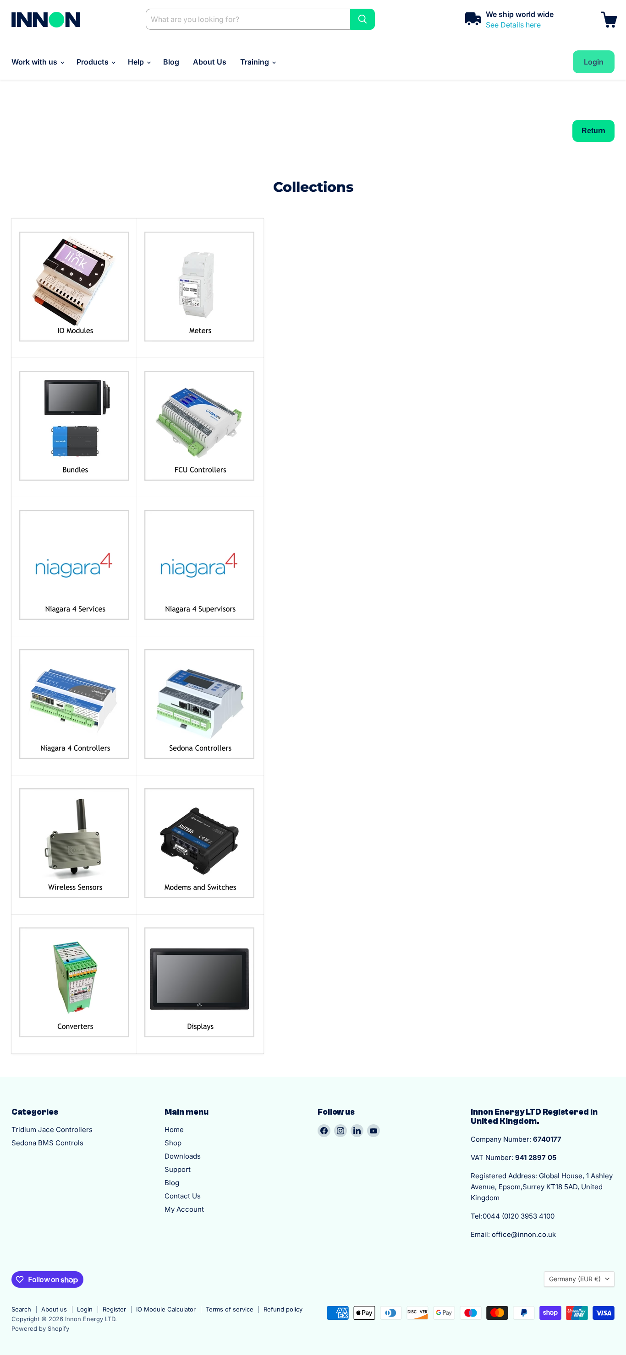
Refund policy (283, 1309)
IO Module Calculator (166, 1309)
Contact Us (183, 1196)
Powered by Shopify (40, 1328)
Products (93, 61)
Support (178, 1169)
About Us (209, 61)
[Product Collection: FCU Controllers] (199, 485)
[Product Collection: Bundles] (74, 485)
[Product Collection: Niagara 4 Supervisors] (199, 624)
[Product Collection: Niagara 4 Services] (74, 624)
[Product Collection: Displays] (199, 1041)
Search (21, 1309)
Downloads (183, 1156)
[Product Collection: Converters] (74, 1041)
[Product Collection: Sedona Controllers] (199, 763)
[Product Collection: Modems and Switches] (199, 902)
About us (54, 1309)
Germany (575, 1279)
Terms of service (229, 1309)
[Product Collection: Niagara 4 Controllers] (74, 763)
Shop (173, 1142)
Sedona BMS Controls (47, 1142)
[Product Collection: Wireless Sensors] (74, 902)
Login (85, 1309)
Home (174, 1129)
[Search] (362, 19)
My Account (184, 1209)
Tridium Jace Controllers (52, 1129)
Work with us (35, 61)
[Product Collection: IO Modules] (74, 346)
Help (137, 61)
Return (593, 131)
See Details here (513, 24)
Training (255, 61)
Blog (171, 61)
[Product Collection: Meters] (199, 346)
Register (114, 1309)
